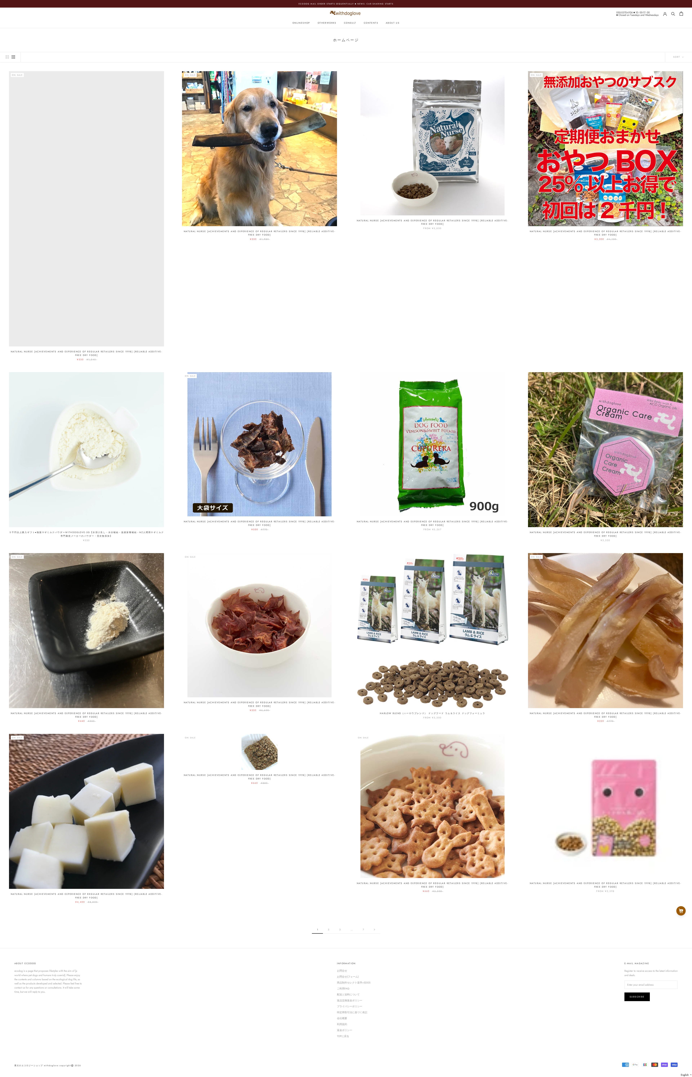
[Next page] (374, 930)
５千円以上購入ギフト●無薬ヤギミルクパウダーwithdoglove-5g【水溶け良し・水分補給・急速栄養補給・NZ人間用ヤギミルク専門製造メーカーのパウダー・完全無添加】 (86, 534)
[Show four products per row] (13, 57)
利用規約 (342, 1024)
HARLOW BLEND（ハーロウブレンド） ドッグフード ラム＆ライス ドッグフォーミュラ (432, 713)
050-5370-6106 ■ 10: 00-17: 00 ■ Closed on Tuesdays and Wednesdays (637, 13)
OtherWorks (327, 23)
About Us (393, 23)
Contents (371, 23)
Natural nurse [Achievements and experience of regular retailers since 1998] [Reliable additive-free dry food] (86, 353)
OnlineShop (301, 23)
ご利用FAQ (343, 988)
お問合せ (342, 970)
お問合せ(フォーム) (348, 976)
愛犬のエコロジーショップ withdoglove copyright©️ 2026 (47, 1065)
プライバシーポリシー (349, 1006)
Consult (350, 23)
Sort (677, 57)
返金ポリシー (344, 1030)
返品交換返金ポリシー (349, 1000)
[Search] (673, 13)
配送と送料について (348, 994)
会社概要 (342, 1018)
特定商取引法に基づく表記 (352, 1012)
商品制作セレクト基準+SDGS (354, 982)
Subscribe (637, 996)
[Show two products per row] (7, 57)
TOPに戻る (343, 1036)
